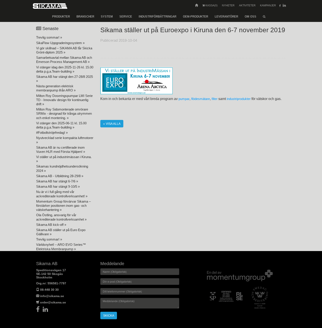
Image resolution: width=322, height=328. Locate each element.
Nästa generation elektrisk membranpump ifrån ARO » (56, 88)
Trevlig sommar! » (49, 37)
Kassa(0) (211, 5)
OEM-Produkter (195, 16)
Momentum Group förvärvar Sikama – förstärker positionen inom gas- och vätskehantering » (63, 206)
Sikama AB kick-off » (51, 224)
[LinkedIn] (46, 310)
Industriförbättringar (157, 16)
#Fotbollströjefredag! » (52, 132)
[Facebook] (39, 310)
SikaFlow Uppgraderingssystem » (60, 43)
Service (125, 16)
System (107, 16)
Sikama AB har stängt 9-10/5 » (58, 186)
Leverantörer (226, 16)
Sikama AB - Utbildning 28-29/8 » (59, 176)
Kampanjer (268, 5)
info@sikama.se (52, 296)
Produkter (61, 16)
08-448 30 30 (49, 289)
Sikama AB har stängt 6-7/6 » (57, 181)
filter (215, 99)
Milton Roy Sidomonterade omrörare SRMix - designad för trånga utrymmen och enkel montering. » (64, 113)
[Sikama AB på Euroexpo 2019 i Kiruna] (136, 80)
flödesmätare (200, 99)
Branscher (85, 16)
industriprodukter (239, 99)
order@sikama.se (53, 302)
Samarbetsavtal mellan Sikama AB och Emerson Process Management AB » (64, 60)
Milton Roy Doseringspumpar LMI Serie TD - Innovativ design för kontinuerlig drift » (64, 100)
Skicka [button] (108, 315)
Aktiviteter (247, 5)
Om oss (250, 16)
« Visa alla (111, 123)
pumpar (184, 99)
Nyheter (228, 5)
